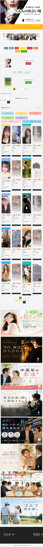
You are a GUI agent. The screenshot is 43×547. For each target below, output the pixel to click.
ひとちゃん (35, 148)
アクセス (29, 25)
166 (25, 297)
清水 (33, 182)
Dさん (13, 252)
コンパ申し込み (5, 27)
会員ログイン (15, 27)
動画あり (11, 48)
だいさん (14, 148)
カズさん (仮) (35, 252)
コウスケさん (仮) (36, 286)
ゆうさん (3, 286)
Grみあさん (24, 252)
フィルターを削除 (37, 107)
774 (28, 89)
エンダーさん (35, 218)
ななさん (3, 252)
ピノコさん (24, 218)
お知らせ (35, 48)
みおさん (3, 218)
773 (25, 89)
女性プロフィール (19, 25)
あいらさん (24, 182)
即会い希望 (30, 48)
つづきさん (24, 148)
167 (28, 297)
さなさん (3, 184)
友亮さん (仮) (14, 286)
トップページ (3, 25)
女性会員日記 (24, 51)
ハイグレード (22, 48)
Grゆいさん (24, 287)
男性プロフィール (25, 25)
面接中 (17, 48)
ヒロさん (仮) (14, 182)
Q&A (1, 27)
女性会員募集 (37, 25)
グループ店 (14, 25)
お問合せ (11, 27)
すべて (6, 48)
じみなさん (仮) (15, 218)
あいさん (3, 148)
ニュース (17, 51)
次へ (8, 102)
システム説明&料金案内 (8, 25)
